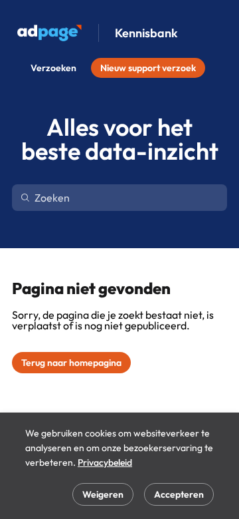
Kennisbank (146, 33)
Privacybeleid (105, 462)
